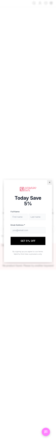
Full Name (15, 211)
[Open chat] (46, 432)
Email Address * (18, 225)
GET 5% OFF (28, 240)
